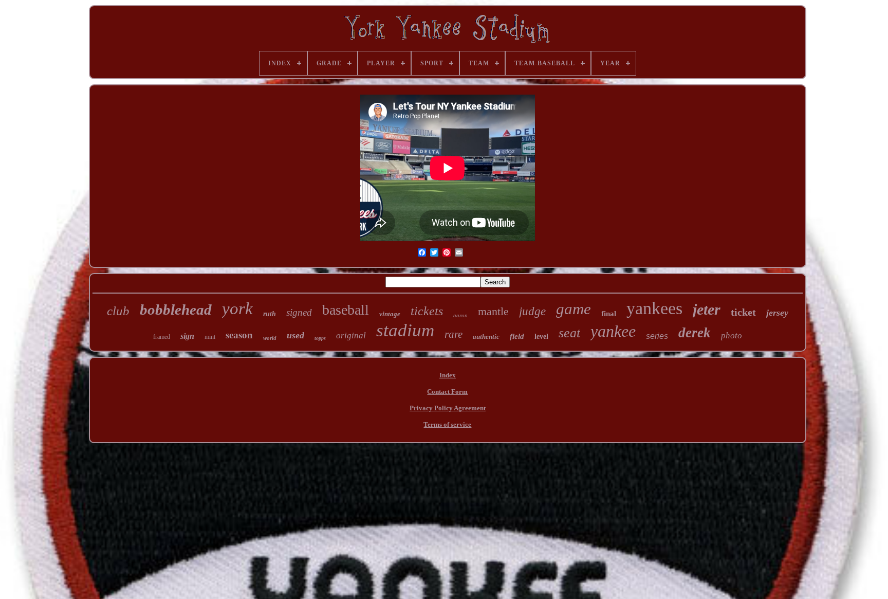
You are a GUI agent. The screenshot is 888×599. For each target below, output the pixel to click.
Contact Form (447, 391)
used (295, 335)
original (351, 335)
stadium (405, 330)
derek (694, 332)
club (118, 311)
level (541, 336)
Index (447, 375)
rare (453, 334)
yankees (654, 308)
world (269, 338)
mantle (493, 311)
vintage (389, 314)
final (608, 314)
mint (210, 336)
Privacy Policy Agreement (448, 408)
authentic (486, 336)
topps (320, 338)
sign (187, 336)
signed (299, 312)
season (239, 335)
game (573, 309)
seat (569, 332)
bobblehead (176, 309)
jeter (706, 309)
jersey (777, 312)
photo (731, 335)
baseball (345, 310)
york (237, 308)
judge (532, 311)
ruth (269, 314)
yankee (613, 331)
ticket (743, 312)
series (657, 336)
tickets (427, 311)
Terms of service (447, 424)
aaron (460, 315)
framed (161, 336)
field (517, 336)
